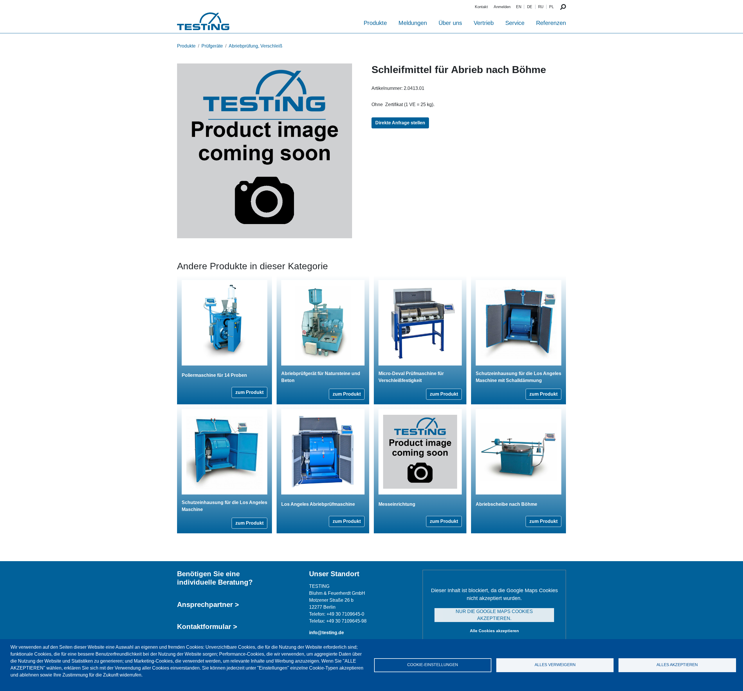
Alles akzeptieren (677, 665)
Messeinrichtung (396, 504)
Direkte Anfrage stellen (400, 122)
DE (529, 7)
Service (514, 23)
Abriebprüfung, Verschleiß (255, 45)
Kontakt (481, 7)
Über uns (450, 23)
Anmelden (502, 7)
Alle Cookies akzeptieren (494, 630)
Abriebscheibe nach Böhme (506, 504)
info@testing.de (326, 632)
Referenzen (551, 23)
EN (518, 7)
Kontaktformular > (207, 626)
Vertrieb (484, 23)
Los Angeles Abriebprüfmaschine (318, 504)
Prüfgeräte (212, 45)
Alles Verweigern (555, 665)
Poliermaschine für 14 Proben (214, 375)
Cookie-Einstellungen (432, 665)
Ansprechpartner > (208, 604)
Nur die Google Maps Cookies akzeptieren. (494, 615)
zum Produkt (249, 392)
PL (551, 7)
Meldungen (412, 23)
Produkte (375, 23)
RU (540, 7)
